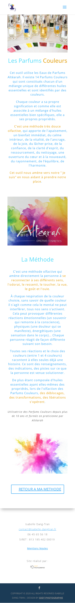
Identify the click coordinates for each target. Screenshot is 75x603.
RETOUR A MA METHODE (40, 489)
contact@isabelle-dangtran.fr (37, 529)
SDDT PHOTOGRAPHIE (51, 597)
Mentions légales (37, 548)
